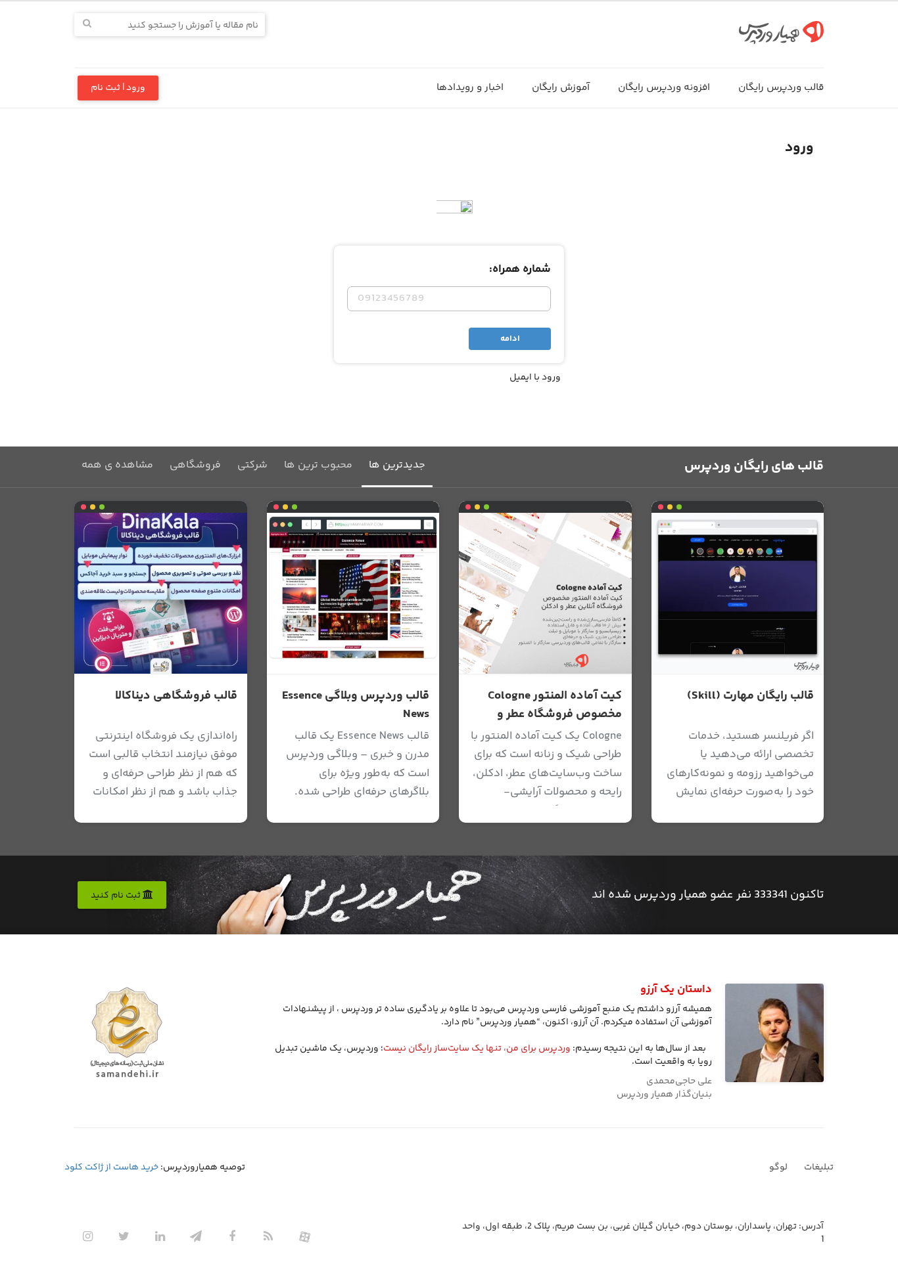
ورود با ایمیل (535, 377)
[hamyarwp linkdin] (160, 1236)
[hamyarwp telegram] (196, 1236)
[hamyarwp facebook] (232, 1236)
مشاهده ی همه (117, 465)
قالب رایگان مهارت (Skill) (750, 696)
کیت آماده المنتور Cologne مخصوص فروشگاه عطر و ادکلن (555, 714)
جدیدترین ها (397, 465)
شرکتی (252, 465)
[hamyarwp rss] (268, 1236)
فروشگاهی (195, 465)
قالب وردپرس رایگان (781, 87)
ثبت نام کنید (117, 895)
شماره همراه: (520, 269)
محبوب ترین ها (318, 465)
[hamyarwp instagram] (87, 1236)
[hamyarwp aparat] (304, 1236)
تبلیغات (819, 1167)
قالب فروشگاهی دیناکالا (176, 696)
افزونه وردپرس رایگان (664, 87)
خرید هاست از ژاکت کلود (111, 1167)
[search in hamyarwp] (87, 24)
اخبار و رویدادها (470, 87)
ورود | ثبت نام (118, 88)
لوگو (778, 1167)
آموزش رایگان (561, 87)
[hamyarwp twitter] (123, 1236)
